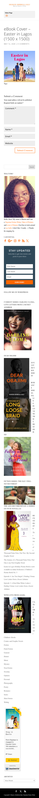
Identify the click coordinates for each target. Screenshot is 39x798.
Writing (6, 702)
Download (13, 760)
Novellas (7, 672)
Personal (7, 679)
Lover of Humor (12, 225)
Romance (7, 691)
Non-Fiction (8, 668)
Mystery (7, 664)
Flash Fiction (8, 649)
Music (6, 660)
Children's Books (10, 637)
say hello (9, 228)
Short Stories (8, 698)
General (6, 652)
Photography (8, 683)
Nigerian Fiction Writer (13, 222)
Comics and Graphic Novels (13, 641)
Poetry (6, 687)
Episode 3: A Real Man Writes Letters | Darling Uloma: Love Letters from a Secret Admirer (18, 586)
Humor (6, 656)
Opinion (7, 675)
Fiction (6, 645)
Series (6, 694)
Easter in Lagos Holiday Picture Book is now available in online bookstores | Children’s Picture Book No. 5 (19, 569)
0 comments (23, 44)
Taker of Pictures (27, 222)
